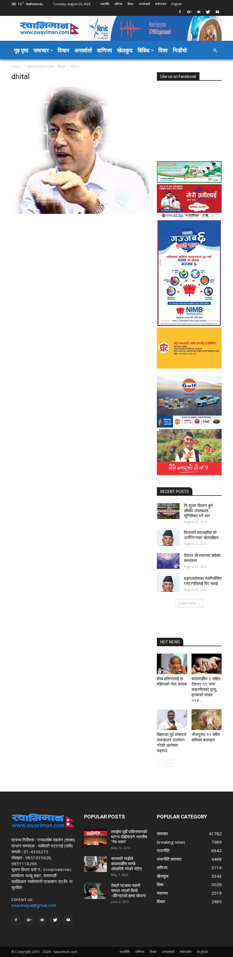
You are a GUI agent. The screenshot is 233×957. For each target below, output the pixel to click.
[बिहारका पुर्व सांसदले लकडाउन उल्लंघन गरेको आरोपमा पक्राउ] (172, 719)
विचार (131, 4)
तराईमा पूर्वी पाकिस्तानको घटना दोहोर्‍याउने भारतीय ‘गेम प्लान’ (129, 837)
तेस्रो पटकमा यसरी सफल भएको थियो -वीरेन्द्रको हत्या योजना (128, 890)
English (176, 4)
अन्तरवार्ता (144, 4)
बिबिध (143, 50)
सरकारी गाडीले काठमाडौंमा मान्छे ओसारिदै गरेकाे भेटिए (126, 863)
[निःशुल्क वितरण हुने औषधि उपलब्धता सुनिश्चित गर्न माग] (168, 511)
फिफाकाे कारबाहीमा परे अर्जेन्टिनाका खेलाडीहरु (201, 535)
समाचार (41, 50)
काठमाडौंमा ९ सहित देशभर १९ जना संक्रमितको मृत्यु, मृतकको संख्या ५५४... (206, 689)
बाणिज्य (104, 50)
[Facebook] (180, 12)
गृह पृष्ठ (21, 50)
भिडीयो (180, 50)
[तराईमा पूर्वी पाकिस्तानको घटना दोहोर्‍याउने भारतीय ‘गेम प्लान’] (95, 837)
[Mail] (198, 12)
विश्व (163, 50)
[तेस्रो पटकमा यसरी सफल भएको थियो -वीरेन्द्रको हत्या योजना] (95, 891)
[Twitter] (208, 12)
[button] (215, 50)
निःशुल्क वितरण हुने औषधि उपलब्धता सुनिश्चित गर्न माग (198, 510)
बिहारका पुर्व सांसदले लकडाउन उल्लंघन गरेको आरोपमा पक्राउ (171, 742)
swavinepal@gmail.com (33, 905)
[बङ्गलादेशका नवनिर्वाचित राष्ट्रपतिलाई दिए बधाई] (168, 584)
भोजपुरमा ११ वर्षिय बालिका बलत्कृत (206, 737)
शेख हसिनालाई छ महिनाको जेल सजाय (172, 681)
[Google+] (189, 12)
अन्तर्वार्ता (83, 50)
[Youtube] (217, 12)
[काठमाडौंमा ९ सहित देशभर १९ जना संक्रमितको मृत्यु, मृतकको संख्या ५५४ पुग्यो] (207, 664)
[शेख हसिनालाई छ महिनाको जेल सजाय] (172, 664)
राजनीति (104, 4)
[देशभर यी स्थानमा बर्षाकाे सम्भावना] (168, 561)
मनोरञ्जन (160, 4)
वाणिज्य (118, 4)
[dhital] (80, 212)
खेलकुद (124, 50)
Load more (187, 603)
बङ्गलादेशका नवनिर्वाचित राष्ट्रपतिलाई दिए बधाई (202, 581)
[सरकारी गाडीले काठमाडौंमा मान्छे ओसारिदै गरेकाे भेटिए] (95, 864)
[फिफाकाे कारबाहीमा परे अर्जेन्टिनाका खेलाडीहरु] (168, 538)
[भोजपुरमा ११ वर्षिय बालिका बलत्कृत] (207, 719)
